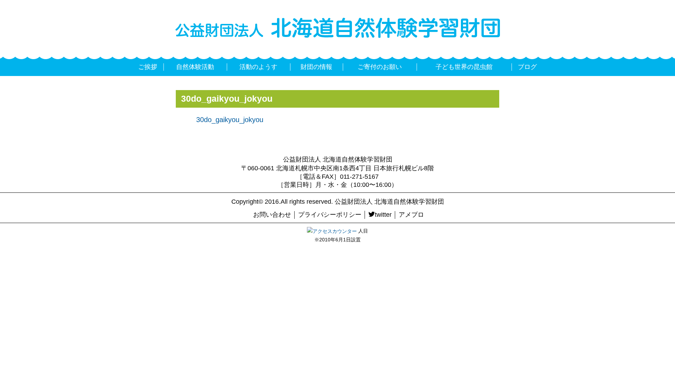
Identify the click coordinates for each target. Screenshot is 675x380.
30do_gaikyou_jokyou (229, 120)
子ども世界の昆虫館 (464, 66)
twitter (383, 214)
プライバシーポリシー (329, 214)
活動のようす (258, 66)
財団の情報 (316, 66)
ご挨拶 (147, 66)
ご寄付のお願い (380, 66)
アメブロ (411, 214)
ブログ (527, 66)
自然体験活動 (195, 66)
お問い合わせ (272, 214)
